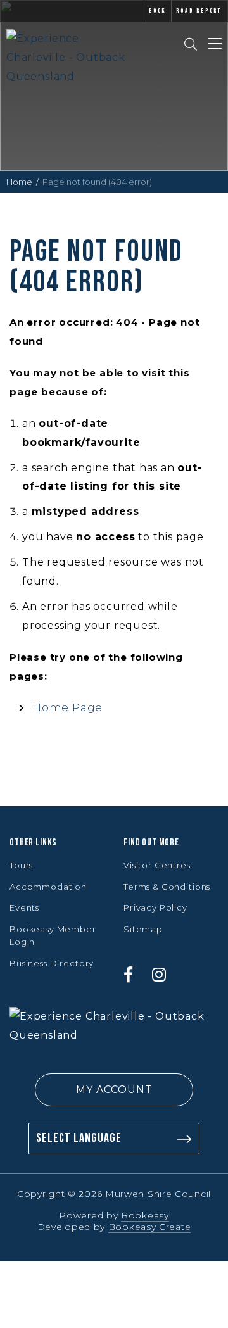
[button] (114, 1089)
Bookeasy (145, 1215)
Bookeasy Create (149, 1226)
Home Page (67, 707)
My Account (114, 1090)
